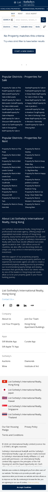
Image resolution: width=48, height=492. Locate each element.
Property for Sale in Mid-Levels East (12, 106)
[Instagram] (10, 305)
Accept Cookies (24, 487)
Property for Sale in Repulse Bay (10, 115)
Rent (20, 13)
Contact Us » (8, 299)
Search (6, 19)
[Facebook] (3, 305)
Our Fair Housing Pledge (10, 428)
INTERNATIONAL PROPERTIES (34, 9)
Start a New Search (24, 51)
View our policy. (33, 482)
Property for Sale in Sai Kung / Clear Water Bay (35, 115)
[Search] (43, 19)
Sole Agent (31, 13)
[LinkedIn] (25, 305)
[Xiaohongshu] (32, 305)
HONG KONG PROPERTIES (10, 9)
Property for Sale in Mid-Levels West (11, 97)
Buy (13, 13)
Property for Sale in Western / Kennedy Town (35, 121)
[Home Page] (24, 3)
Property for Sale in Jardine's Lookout (35, 106)
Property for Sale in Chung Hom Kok (12, 127)
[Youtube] (17, 305)
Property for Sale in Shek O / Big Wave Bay (35, 97)
